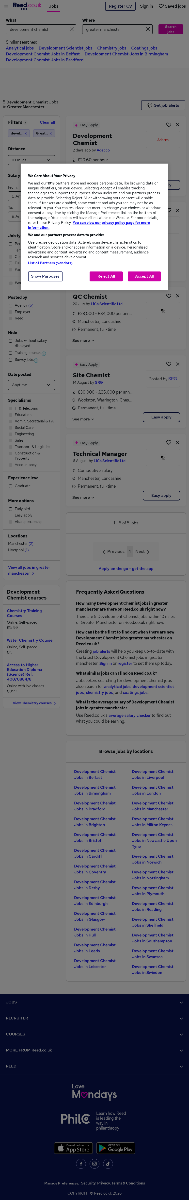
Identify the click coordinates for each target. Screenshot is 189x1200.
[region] (94, 227)
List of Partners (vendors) (50, 263)
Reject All (106, 276)
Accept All (144, 276)
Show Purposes (45, 276)
